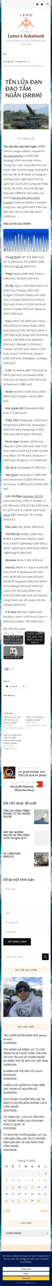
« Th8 (7, 1211)
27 (19, 1201)
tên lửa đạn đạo (13, 156)
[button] (26, 240)
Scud (6, 515)
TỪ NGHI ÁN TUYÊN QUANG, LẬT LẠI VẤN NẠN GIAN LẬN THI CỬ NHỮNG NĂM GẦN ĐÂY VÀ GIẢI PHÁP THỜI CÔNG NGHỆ (24, 1140)
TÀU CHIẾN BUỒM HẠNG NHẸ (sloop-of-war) (25, 1037)
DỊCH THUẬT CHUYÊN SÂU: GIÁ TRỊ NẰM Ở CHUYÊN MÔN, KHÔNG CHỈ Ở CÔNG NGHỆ (25, 1103)
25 (6, 1201)
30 (38, 1201)
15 (32, 1187)
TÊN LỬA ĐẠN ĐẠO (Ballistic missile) (35, 719)
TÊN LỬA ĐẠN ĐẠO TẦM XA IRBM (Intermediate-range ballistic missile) (12, 739)
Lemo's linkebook (26, 36)
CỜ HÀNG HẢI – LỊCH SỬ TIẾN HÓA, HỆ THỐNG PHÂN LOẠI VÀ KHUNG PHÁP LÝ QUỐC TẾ (24, 1121)
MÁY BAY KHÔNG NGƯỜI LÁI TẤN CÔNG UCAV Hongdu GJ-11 (16, 835)
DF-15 (19, 266)
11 (6, 1187)
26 (12, 1201)
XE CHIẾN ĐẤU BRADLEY (12, 855)
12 (13, 1187)
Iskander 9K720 (33, 496)
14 (26, 1187)
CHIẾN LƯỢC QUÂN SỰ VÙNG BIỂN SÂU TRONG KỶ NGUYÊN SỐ (24, 1087)
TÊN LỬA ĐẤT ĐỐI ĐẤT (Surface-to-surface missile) (11, 720)
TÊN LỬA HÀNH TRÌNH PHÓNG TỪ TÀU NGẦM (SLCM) (16, 814)
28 (25, 1201)
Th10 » (44, 1211)
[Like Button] (6, 669)
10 (45, 1181)
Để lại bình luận (26, 138)
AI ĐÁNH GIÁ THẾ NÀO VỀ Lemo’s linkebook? (22, 1073)
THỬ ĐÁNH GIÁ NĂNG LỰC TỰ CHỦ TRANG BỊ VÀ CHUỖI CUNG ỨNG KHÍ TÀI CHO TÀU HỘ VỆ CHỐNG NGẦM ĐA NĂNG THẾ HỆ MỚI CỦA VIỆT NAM (25, 1055)
